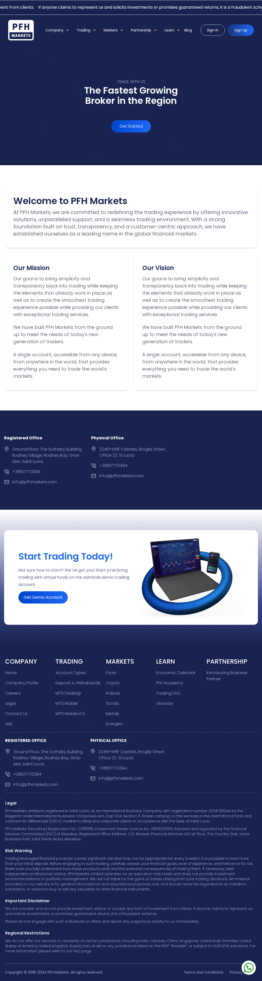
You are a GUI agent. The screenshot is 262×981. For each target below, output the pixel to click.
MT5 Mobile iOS (70, 714)
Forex (111, 673)
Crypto (113, 683)
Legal (10, 703)
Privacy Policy (242, 972)
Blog (188, 30)
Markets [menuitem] (111, 30)
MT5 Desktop (68, 693)
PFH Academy (169, 683)
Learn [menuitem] (169, 30)
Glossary (164, 703)
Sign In (213, 30)
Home (11, 673)
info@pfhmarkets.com (34, 482)
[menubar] (117, 30)
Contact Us (16, 714)
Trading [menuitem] (83, 30)
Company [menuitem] (54, 30)
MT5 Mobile (67, 703)
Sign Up (240, 30)
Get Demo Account (43, 597)
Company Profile (21, 683)
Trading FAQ (168, 693)
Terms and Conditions (203, 972)
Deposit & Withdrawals (78, 683)
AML (9, 724)
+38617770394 (26, 472)
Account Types (71, 673)
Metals (112, 714)
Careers (13, 693)
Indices (113, 693)
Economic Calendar (176, 673)
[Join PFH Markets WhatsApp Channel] (249, 968)
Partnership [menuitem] (141, 30)
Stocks (112, 703)
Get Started (131, 126)
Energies (114, 724)
